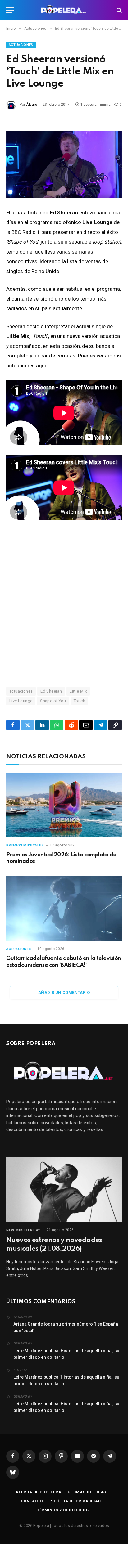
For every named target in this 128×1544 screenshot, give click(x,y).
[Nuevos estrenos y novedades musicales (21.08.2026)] (64, 1189)
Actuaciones (21, 45)
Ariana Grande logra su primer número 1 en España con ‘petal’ (65, 1327)
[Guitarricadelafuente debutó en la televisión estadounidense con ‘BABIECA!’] (64, 908)
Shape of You (53, 700)
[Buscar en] (118, 10)
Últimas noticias (87, 1492)
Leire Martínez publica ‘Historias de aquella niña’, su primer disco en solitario (66, 1354)
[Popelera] (64, 10)
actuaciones (21, 691)
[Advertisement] (64, 603)
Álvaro (31, 104)
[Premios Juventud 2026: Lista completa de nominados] (64, 805)
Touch (79, 700)
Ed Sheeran (51, 691)
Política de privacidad (75, 1501)
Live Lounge (20, 700)
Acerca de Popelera (39, 1492)
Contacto (32, 1501)
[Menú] (10, 10)
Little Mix (78, 691)
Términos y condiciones (64, 1510)
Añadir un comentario (64, 992)
